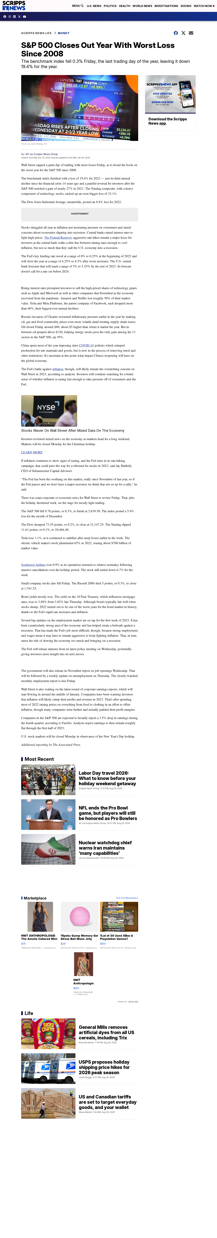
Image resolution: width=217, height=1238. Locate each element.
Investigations (166, 6)
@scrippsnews (25, 16)
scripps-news (15, 16)
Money (64, 33)
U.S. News (94, 6)
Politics (110, 6)
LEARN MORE (32, 452)
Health (124, 6)
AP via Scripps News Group (42, 154)
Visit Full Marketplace (127, 898)
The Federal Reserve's (58, 237)
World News (142, 6)
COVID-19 (86, 345)
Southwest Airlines (33, 564)
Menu (76, 5)
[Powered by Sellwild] (133, 1001)
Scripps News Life (36, 33)
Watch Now (203, 6)
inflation (57, 369)
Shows (186, 6)
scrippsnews (5, 16)
